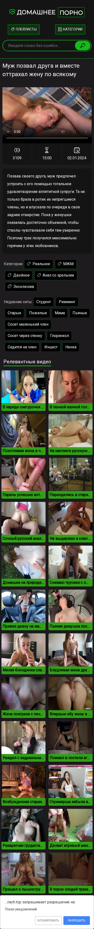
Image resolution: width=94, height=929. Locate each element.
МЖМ (68, 264)
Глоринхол (59, 335)
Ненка (70, 347)
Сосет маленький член (28, 324)
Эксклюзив (23, 286)
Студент (43, 302)
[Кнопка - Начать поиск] (82, 45)
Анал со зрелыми (58, 275)
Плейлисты (26, 29)
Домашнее (50, 12)
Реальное (41, 264)
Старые (14, 313)
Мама (60, 313)
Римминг (67, 302)
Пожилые (38, 313)
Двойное (21, 275)
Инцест (51, 347)
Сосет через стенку (25, 335)
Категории (72, 29)
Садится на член (22, 347)
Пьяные (80, 313)
